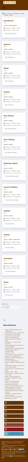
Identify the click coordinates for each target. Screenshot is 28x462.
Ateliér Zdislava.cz (15, 433)
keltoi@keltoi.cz (14, 445)
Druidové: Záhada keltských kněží (13, 396)
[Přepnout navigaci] (3, 7)
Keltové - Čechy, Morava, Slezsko (15, 402)
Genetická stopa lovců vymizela (13, 387)
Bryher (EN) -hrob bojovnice (12, 381)
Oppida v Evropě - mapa (11, 371)
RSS (4, 457)
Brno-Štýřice (9, 116)
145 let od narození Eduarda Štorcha (14, 385)
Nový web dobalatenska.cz (12, 360)
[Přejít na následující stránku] (17, 307)
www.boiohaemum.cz (20, 455)
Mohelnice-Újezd (10, 163)
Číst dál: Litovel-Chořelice (12, 200)
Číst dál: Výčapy (9, 247)
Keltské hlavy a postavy (15, 410)
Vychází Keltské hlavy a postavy (13, 389)
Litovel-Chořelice (11, 187)
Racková (7, 44)
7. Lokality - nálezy (15, 28)
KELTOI (24, 451)
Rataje (6, 68)
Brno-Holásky (9, 139)
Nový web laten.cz (9, 359)
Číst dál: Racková (9, 57)
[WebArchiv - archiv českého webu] (17, 456)
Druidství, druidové (15, 419)
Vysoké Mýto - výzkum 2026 (12, 335)
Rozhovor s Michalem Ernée (12, 337)
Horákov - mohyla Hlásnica (12, 382)
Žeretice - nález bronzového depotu (14, 357)
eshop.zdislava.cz (15, 428)
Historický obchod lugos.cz (15, 424)
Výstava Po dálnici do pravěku (12, 334)
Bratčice (7, 211)
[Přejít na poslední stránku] (19, 307)
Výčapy (7, 235)
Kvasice (7, 92)
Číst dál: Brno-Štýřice (10, 128)
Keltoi (22, 448)
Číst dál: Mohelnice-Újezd (11, 176)
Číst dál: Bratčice (9, 223)
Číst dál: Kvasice (9, 105)
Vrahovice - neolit (9, 353)
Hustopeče (8, 258)
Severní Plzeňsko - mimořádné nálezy (14, 348)
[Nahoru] (25, 459)
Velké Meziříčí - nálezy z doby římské (14, 332)
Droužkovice (9, 21)
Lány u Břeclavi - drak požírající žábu (14, 354)
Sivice (6, 282)
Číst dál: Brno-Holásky (11, 152)
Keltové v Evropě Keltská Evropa (15, 407)
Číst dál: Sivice (9, 295)
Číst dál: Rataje (9, 81)
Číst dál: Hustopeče (10, 271)
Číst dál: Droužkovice (10, 33)
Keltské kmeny (15, 415)
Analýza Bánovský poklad (11, 384)
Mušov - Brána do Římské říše (12, 376)
